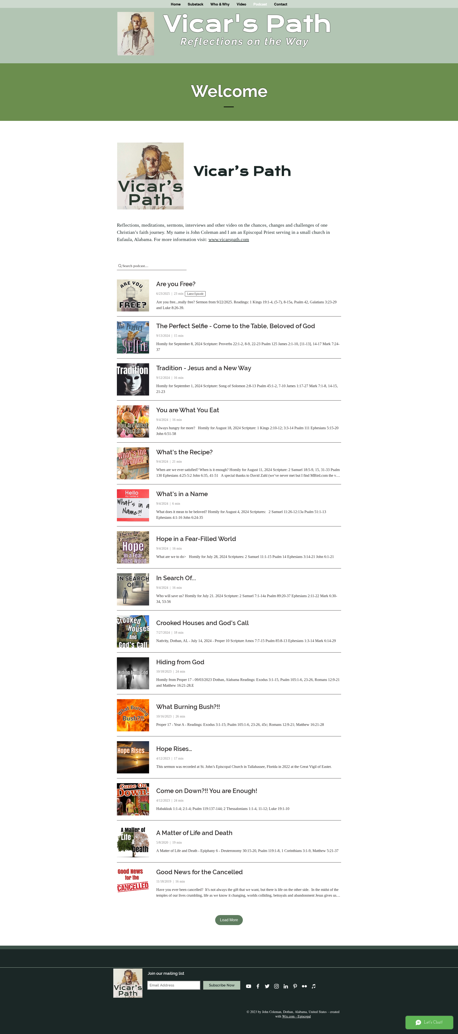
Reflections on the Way (244, 41)
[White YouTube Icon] (248, 986)
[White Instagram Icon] (276, 986)
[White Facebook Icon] (258, 986)
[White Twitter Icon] (267, 986)
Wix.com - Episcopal (296, 1016)
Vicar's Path (247, 24)
